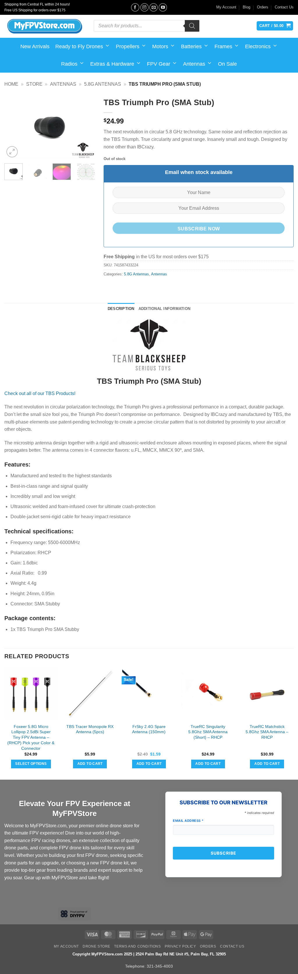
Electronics (258, 46)
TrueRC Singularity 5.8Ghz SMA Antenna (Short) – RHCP (208, 732)
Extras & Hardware (112, 64)
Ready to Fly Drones (79, 46)
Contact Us (284, 7)
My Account (226, 7)
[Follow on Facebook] (135, 7)
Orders (262, 7)
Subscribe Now (199, 228)
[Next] (86, 126)
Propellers (127, 46)
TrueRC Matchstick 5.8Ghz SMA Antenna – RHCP (267, 732)
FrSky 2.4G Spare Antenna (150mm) (149, 729)
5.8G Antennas (102, 84)
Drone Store (96, 946)
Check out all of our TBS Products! (39, 393)
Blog (246, 7)
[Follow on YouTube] (163, 7)
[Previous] (13, 126)
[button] (12, 151)
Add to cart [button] (90, 763)
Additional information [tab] (165, 308)
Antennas (194, 64)
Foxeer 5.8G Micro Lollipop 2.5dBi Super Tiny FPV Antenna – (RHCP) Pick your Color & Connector (30, 737)
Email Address (188, 821)
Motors (160, 46)
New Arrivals (34, 46)
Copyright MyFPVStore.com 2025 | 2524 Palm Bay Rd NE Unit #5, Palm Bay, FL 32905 (149, 954)
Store (34, 84)
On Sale (227, 64)
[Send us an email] (153, 7)
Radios (69, 64)
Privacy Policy (180, 946)
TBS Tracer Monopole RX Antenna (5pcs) (89, 729)
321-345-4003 (160, 966)
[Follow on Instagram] (144, 7)
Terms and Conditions (137, 946)
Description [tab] (121, 308)
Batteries (191, 46)
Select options (31, 763)
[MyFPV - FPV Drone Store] (44, 26)
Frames (223, 46)
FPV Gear (158, 64)
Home (11, 84)
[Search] (192, 26)
